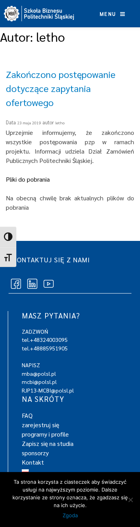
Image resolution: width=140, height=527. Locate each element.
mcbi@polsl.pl (39, 381)
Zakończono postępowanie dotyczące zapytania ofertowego (61, 88)
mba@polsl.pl (39, 373)
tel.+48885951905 (45, 348)
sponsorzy (35, 453)
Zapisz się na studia (48, 443)
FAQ (27, 415)
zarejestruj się (40, 425)
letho (60, 122)
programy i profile (45, 434)
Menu (109, 14)
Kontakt (33, 462)
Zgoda (70, 515)
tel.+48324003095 (45, 339)
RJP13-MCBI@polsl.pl (48, 390)
